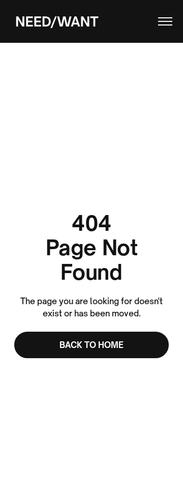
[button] (160, 21)
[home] (55, 21)
